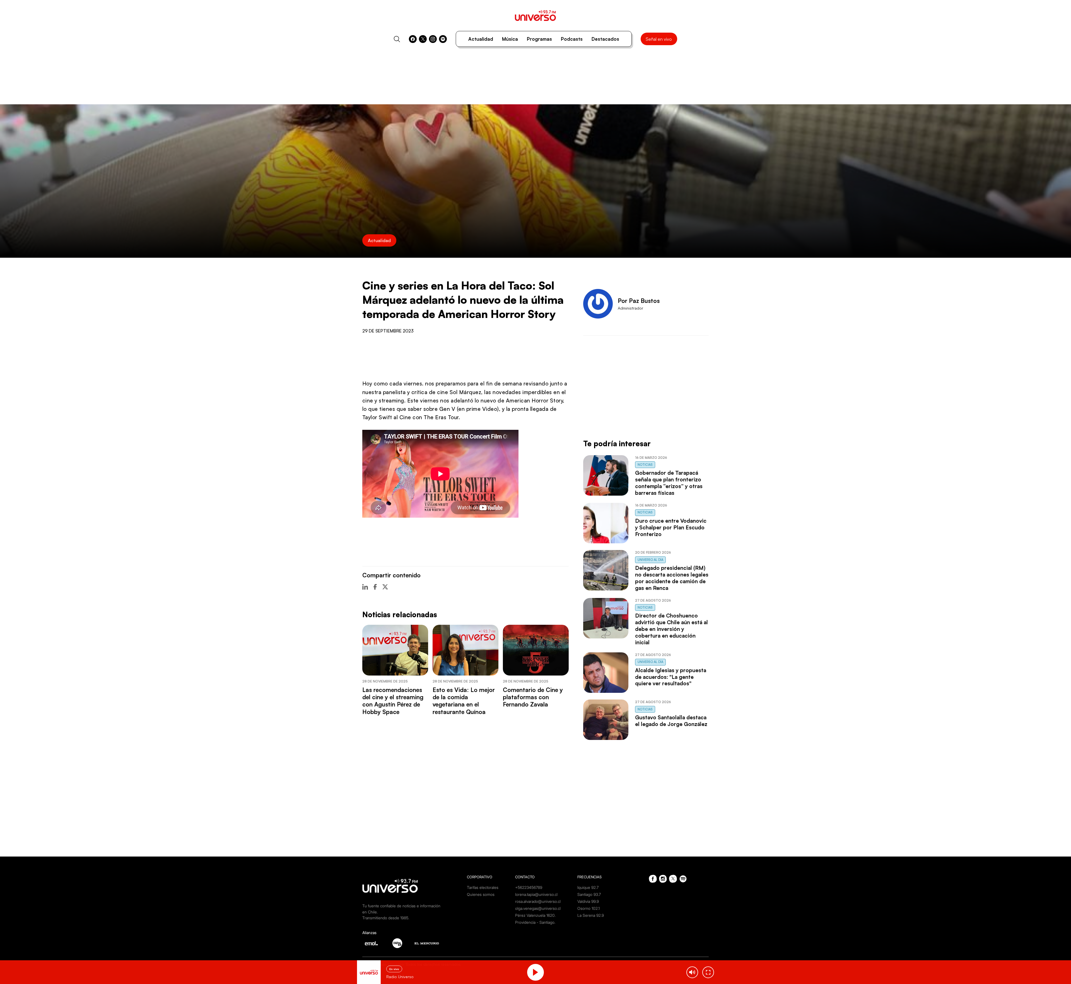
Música (510, 39)
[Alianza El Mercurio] (426, 943)
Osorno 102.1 (588, 908)
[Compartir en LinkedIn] (365, 587)
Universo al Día (650, 560)
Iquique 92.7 (588, 887)
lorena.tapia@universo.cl (536, 894)
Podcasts (572, 39)
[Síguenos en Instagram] (433, 39)
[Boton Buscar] (397, 39)
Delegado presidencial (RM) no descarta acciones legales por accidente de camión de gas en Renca (671, 578)
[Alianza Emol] (371, 943)
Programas (539, 39)
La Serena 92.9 (590, 915)
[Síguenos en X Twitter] (423, 39)
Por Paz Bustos (639, 300)
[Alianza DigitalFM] (397, 943)
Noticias (645, 465)
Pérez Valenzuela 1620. (535, 915)
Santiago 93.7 (589, 894)
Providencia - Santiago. (535, 922)
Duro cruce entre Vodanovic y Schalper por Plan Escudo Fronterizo (670, 527)
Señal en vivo (659, 39)
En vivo (394, 969)
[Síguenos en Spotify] (443, 39)
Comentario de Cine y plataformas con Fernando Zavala (533, 697)
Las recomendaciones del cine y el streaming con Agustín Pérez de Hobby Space (392, 700)
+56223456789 (528, 887)
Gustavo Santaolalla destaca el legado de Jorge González (671, 720)
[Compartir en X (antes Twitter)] (385, 587)
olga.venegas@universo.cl (538, 908)
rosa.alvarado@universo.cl (538, 901)
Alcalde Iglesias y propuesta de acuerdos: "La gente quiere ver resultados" (670, 677)
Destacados (605, 39)
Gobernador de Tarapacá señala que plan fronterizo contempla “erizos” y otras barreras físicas (669, 482)
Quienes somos (481, 894)
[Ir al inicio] (535, 15)
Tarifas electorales (482, 887)
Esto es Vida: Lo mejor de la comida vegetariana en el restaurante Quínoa (464, 700)
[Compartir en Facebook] (375, 587)
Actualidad (480, 39)
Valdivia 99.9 (588, 901)
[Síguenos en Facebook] (413, 39)
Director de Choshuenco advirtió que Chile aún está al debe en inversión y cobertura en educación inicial (671, 629)
